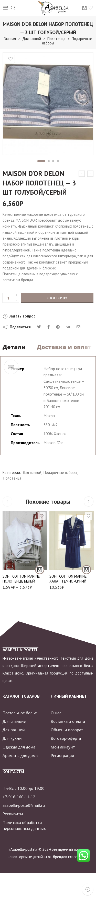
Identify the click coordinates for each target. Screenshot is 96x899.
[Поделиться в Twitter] (39, 326)
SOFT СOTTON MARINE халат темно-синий (68, 579)
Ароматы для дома (20, 755)
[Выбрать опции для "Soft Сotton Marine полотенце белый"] (39, 569)
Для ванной (31, 38)
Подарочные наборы (60, 472)
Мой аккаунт (63, 747)
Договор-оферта (66, 738)
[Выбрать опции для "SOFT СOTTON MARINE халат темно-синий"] (86, 569)
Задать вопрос (21, 316)
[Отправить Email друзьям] (78, 326)
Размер (8, 548)
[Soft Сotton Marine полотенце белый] (25, 540)
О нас (56, 712)
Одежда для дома (19, 747)
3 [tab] (53, 161)
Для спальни (14, 721)
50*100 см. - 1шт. (16, 555)
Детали (14, 347)
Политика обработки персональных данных (24, 825)
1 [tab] (41, 161)
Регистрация (62, 755)
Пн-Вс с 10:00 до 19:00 (24, 788)
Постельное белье (20, 712)
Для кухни (12, 738)
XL (63, 562)
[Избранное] (10, 59)
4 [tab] (58, 161)
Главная (10, 38)
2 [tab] (49, 161)
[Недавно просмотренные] (87, 889)
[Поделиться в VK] (48, 326)
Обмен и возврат (67, 729)
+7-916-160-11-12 (19, 796)
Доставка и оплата (66, 347)
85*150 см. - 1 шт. (16, 563)
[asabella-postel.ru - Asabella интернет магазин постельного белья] (55, 8)
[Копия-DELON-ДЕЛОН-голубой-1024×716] (48, 103)
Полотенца (56, 38)
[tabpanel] (48, 105)
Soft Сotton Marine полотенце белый (21, 579)
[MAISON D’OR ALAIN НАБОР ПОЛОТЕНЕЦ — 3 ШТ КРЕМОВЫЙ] (82, 174)
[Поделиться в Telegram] (58, 326)
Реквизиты (13, 813)
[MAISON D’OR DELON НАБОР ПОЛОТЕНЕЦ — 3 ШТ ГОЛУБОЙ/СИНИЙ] (90, 174)
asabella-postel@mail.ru (24, 805)
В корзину (57, 298)
